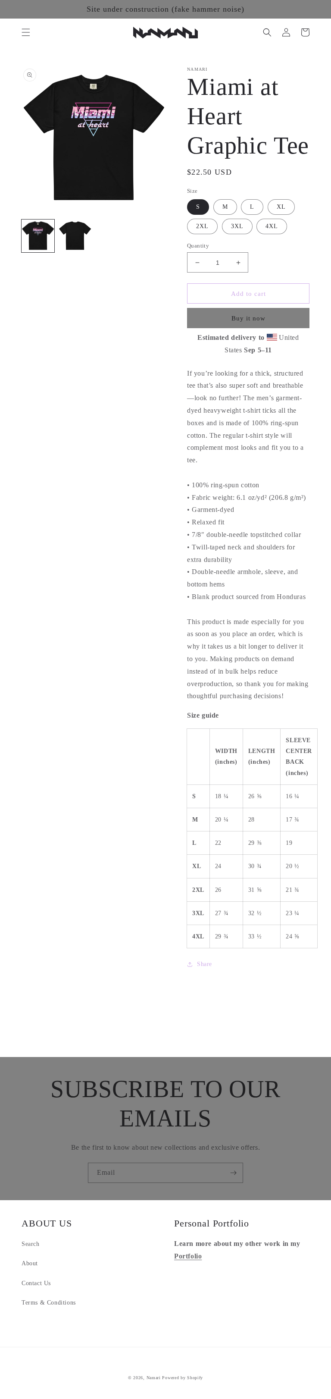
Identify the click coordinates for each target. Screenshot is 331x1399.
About (30, 1263)
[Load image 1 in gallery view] (38, 236)
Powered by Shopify (182, 1377)
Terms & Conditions (49, 1302)
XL (281, 207)
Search (31, 1244)
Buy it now (248, 318)
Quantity (198, 245)
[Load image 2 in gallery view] (75, 236)
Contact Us (36, 1283)
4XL (271, 226)
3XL (237, 226)
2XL (202, 226)
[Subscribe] (233, 1173)
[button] (25, 32)
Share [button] (204, 964)
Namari (154, 1377)
